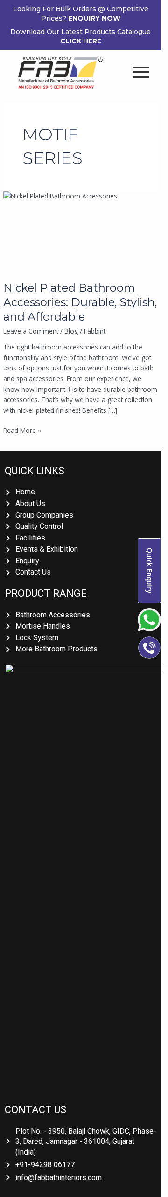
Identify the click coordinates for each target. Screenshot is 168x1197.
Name (20, 44)
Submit (43, 229)
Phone (21, 114)
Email (19, 79)
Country (23, 149)
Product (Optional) (38, 184)
